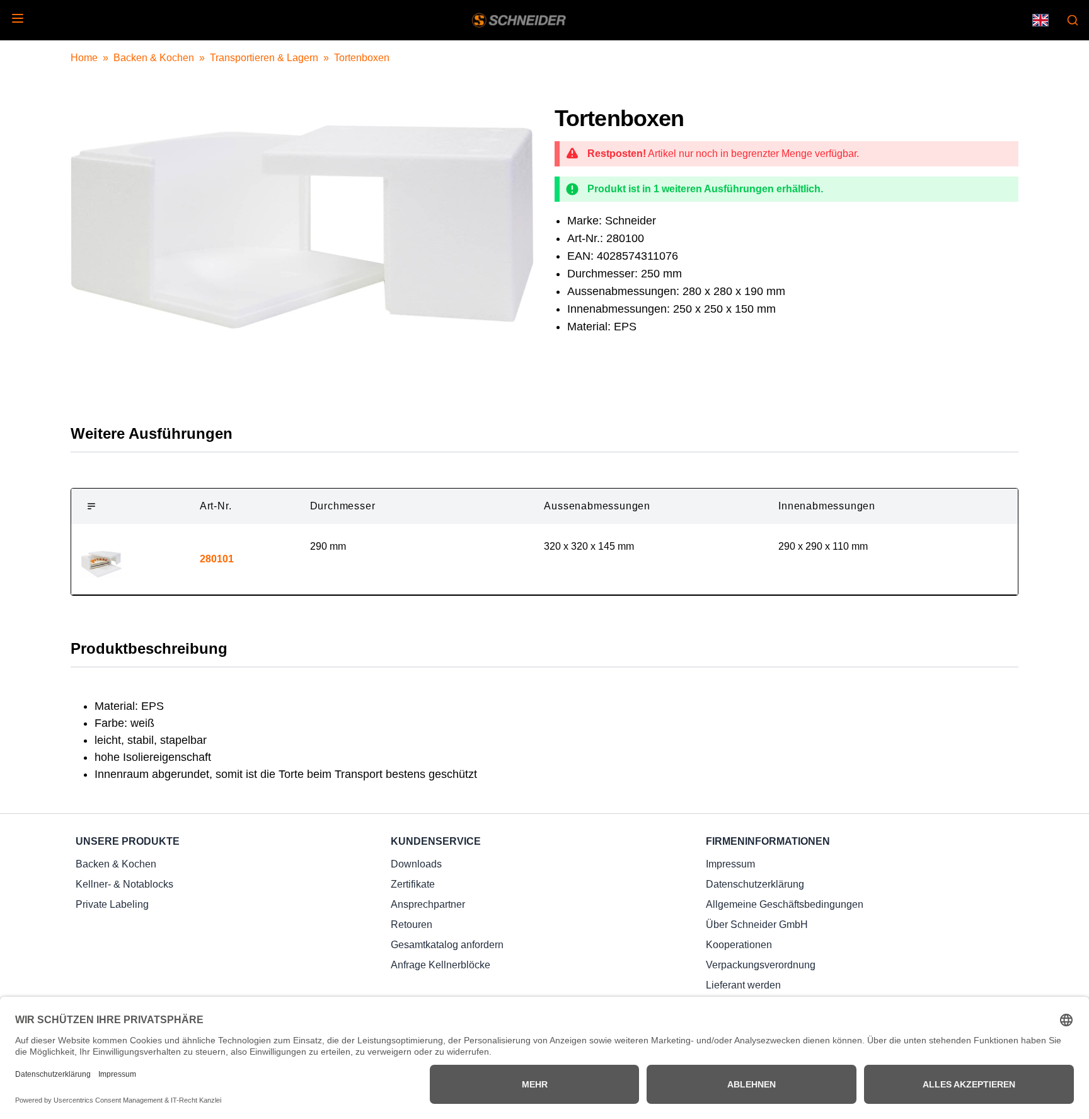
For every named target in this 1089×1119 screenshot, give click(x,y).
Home (84, 57)
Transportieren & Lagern (264, 57)
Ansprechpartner (428, 904)
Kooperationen (739, 944)
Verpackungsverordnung (760, 965)
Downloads (416, 864)
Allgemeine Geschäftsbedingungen (784, 904)
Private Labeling (112, 904)
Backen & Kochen (153, 57)
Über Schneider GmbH (757, 924)
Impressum (730, 864)
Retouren (411, 924)
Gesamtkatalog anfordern (447, 944)
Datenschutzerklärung (755, 884)
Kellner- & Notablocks (124, 884)
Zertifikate (413, 884)
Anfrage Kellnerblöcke (440, 965)
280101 (217, 559)
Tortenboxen (361, 57)
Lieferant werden (743, 985)
